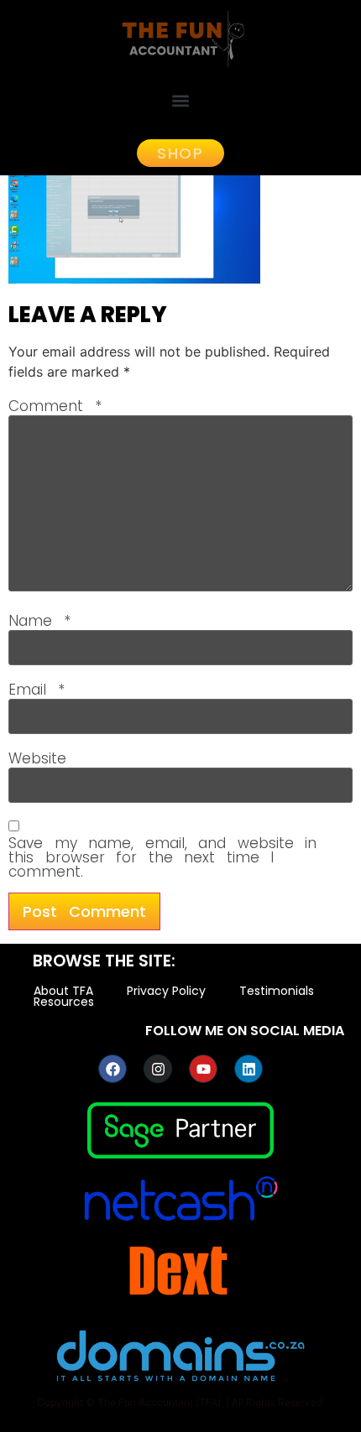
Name (39, 621)
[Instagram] (158, 1068)
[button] (181, 100)
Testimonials (276, 991)
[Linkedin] (248, 1068)
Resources (64, 1002)
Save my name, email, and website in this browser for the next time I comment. (162, 857)
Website (37, 759)
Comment (55, 406)
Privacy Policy (166, 991)
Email (36, 690)
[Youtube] (203, 1068)
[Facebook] (112, 1068)
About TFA (63, 991)
